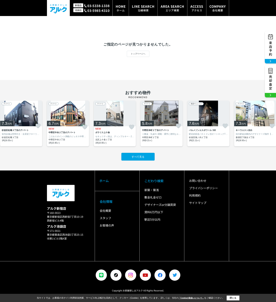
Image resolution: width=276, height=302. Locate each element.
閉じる (233, 298)
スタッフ (105, 218)
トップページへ (138, 54)
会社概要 (105, 210)
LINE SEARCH (143, 8)
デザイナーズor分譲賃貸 (160, 205)
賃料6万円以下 (153, 212)
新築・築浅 (151, 190)
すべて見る (138, 156)
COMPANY (217, 8)
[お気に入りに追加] (38, 126)
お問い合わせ (197, 180)
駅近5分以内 (152, 219)
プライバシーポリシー (203, 188)
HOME (121, 8)
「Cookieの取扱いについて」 (191, 298)
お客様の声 (107, 225)
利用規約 (195, 195)
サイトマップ (197, 203)
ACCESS (196, 8)
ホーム (104, 180)
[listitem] (68, 123)
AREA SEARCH (172, 8)
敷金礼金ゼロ (153, 197)
